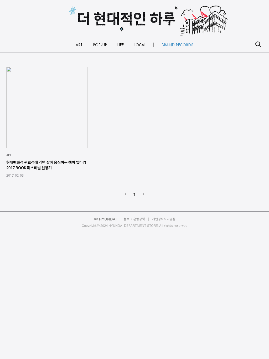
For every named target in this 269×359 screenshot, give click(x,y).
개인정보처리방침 (163, 219)
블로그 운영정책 (134, 219)
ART (8, 155)
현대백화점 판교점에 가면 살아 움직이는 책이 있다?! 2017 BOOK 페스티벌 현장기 (46, 165)
